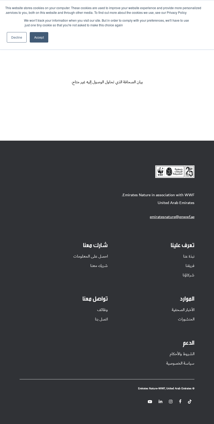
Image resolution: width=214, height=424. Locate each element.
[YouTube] (150, 402)
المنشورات (186, 319)
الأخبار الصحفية (183, 309)
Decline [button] (16, 37)
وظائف (102, 309)
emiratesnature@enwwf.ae (172, 216)
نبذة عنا (188, 256)
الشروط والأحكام (182, 353)
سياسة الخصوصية (180, 363)
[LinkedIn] (160, 401)
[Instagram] (170, 401)
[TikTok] (189, 401)
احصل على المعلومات (90, 256)
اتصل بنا (101, 319)
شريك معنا (99, 265)
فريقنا (190, 265)
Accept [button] (39, 37)
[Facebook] (180, 401)
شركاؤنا (188, 275)
